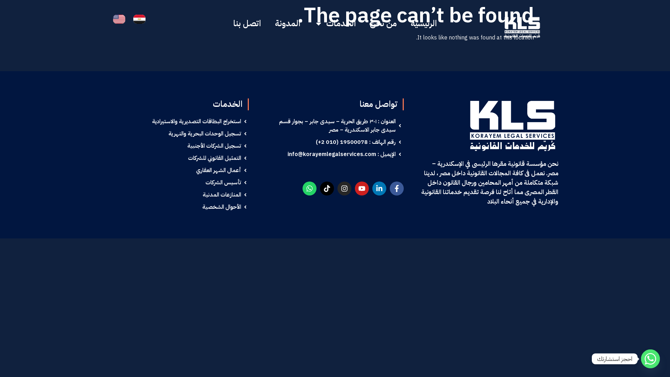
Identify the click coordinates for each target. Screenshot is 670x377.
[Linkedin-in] (379, 188)
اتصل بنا (247, 23)
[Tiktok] (327, 188)
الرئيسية (424, 23)
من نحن (383, 23)
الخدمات (341, 23)
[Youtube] (362, 188)
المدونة (287, 23)
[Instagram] (344, 188)
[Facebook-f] (397, 188)
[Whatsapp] (310, 188)
